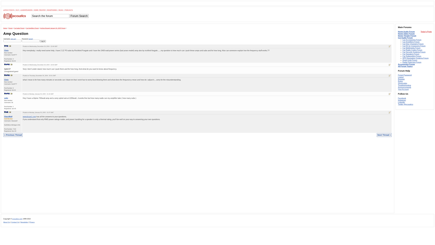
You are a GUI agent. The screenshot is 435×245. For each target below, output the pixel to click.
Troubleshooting (404, 85)
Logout (401, 77)
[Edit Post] (389, 46)
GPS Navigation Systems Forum (415, 58)
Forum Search (79, 15)
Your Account (403, 89)
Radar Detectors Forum (411, 62)
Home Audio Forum (406, 32)
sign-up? (13, 39)
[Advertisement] (71, 177)
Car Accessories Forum (411, 40)
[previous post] (6, 64)
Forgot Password (405, 75)
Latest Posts (8, 10)
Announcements (404, 87)
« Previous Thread (13, 135)
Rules (400, 81)
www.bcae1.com (29, 117)
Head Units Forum (409, 60)
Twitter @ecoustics (405, 104)
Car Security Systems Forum (413, 52)
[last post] (7, 46)
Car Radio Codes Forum (412, 50)
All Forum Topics (405, 66)
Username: (10, 39)
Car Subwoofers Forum (411, 56)
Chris (6, 50)
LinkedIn (401, 102)
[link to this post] (10, 46)
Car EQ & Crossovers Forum (413, 46)
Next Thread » (384, 135)
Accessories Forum (406, 64)
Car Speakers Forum (410, 54)
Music (61, 10)
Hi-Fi (17, 10)
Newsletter (24, 222)
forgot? (31, 39)
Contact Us (15, 222)
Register (401, 79)
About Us (6, 222)
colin (6, 98)
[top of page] (5, 46)
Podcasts (69, 10)
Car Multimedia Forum (411, 48)
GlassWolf (8, 117)
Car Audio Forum (405, 38)
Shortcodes (402, 83)
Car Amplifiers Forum (410, 42)
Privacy (32, 222)
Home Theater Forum (407, 36)
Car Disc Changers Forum (413, 44)
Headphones (52, 10)
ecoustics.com (17, 219)
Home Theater (40, 10)
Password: (27, 39)
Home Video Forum (406, 34)
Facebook (402, 98)
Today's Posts (426, 32)
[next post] (6, 46)
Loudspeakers (26, 10)
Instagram (402, 100)
